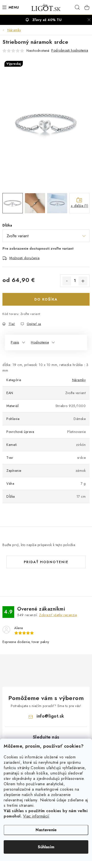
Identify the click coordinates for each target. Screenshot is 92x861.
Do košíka (46, 299)
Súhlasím (46, 847)
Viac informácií (36, 816)
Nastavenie (46, 830)
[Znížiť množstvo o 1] (66, 281)
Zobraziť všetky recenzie (58, 615)
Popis (15, 342)
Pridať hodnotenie (46, 562)
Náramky (79, 379)
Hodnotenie (40, 342)
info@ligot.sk (50, 716)
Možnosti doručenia (24, 258)
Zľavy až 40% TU (47, 19)
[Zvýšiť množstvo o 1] (83, 281)
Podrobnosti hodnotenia (69, 50)
